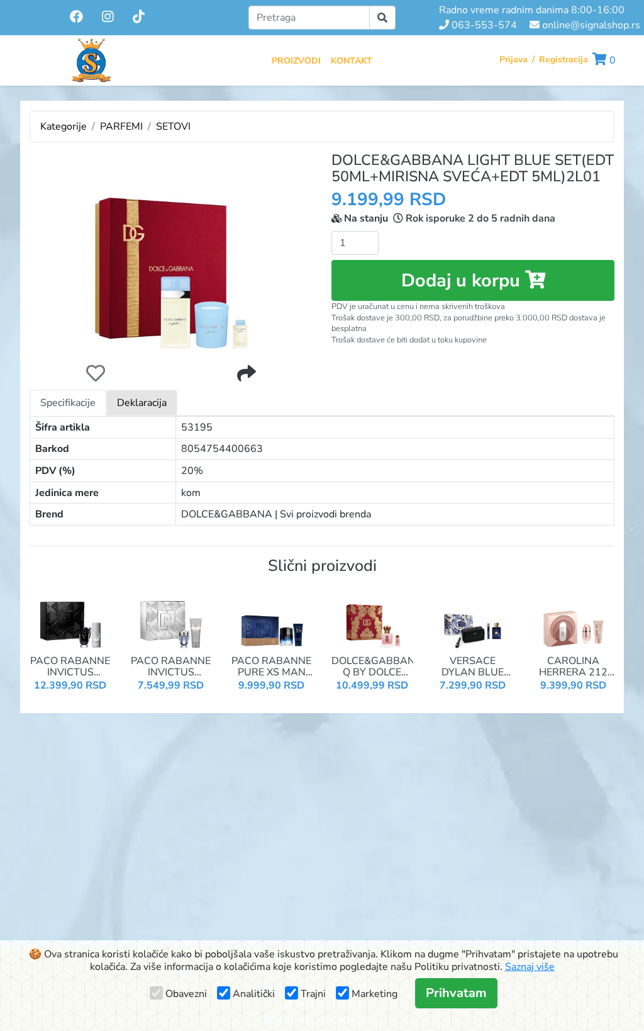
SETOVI (173, 126)
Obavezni (186, 994)
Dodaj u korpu (463, 280)
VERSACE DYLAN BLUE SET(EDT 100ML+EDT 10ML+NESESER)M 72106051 (473, 667)
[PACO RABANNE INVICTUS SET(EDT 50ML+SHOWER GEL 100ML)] (171, 617)
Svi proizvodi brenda (325, 514)
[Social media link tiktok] (139, 18)
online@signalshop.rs (590, 25)
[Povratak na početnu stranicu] (91, 60)
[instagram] (109, 17)
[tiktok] (139, 17)
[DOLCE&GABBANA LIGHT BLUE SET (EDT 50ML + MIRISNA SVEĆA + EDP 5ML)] (171, 253)
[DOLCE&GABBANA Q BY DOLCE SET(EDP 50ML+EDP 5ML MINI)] (372, 617)
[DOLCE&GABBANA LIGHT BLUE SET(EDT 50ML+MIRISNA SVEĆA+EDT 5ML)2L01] (171, 253)
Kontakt (351, 61)
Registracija (563, 59)
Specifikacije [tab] (68, 403)
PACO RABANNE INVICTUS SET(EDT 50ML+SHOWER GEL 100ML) (171, 667)
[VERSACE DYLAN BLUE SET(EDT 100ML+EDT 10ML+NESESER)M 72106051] (473, 617)
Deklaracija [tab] (142, 403)
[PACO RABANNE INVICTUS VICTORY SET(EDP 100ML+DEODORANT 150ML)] (70, 617)
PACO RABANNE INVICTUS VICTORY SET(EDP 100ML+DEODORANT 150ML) (70, 667)
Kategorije (63, 126)
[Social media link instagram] (108, 18)
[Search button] (382, 18)
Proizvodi (296, 61)
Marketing (374, 994)
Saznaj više (530, 967)
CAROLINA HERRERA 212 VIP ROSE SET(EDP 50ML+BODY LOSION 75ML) (573, 667)
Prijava (513, 59)
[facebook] (78, 17)
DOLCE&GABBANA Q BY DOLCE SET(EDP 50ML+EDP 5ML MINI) (372, 667)
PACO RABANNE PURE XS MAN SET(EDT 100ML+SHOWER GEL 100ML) (272, 667)
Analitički (254, 994)
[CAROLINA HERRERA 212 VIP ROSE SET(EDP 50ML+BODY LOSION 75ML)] (573, 617)
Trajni (313, 994)
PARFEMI (121, 126)
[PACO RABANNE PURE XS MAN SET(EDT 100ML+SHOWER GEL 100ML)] (271, 617)
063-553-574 (483, 25)
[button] (604, 60)
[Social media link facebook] (76, 18)
